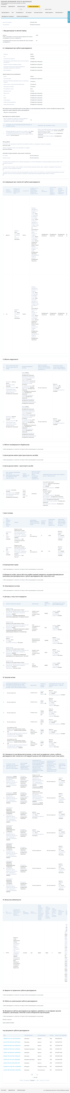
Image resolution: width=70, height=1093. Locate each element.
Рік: (12, 12)
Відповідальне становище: (8, 16)
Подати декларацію (33, 6)
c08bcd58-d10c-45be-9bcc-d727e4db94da (12, 1066)
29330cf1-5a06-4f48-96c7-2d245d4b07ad (12, 1052)
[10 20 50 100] (34, 1074)
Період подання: (49, 12)
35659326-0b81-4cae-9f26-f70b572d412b (12, 1038)
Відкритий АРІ (11, 6)
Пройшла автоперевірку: (22, 16)
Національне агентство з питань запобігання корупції (57, 1090)
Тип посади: (28, 12)
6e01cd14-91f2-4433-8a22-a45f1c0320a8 (11, 1042)
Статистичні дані (21, 6)
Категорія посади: (38, 12)
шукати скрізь (48, 9)
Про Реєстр (3, 6)
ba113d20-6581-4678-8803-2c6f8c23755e (12, 1069)
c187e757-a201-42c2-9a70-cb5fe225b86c (11, 1059)
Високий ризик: (59, 12)
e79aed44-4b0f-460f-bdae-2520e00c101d (12, 1045)
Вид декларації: (5, 12)
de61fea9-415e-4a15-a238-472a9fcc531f (11, 1062)
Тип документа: (19, 12)
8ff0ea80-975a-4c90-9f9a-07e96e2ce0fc (11, 1056)
